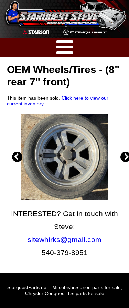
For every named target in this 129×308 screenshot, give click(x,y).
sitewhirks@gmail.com (64, 239)
